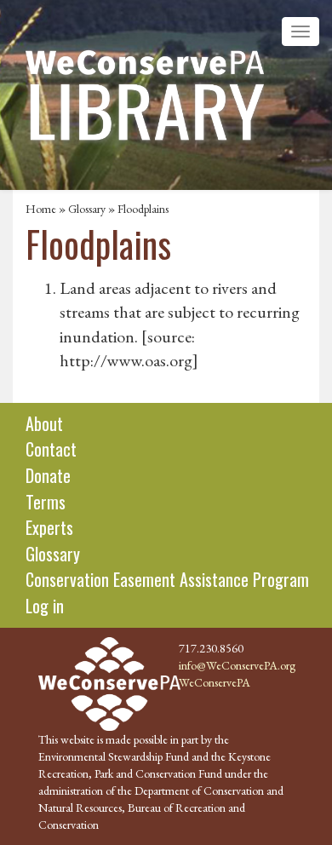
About (44, 423)
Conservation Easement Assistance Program (167, 579)
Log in (45, 605)
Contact (51, 449)
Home (41, 208)
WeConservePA (214, 682)
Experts (49, 527)
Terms (46, 501)
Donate (48, 475)
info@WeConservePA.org (237, 665)
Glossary (87, 208)
